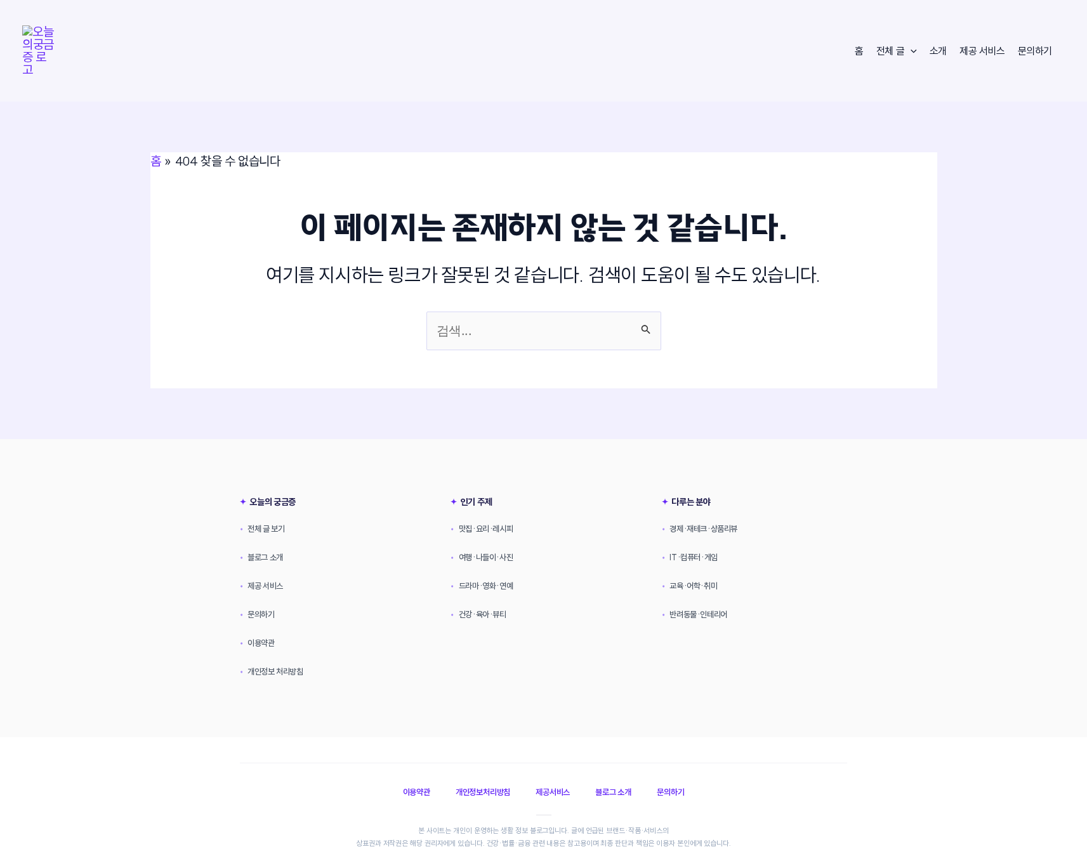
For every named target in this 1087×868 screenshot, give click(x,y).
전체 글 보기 (262, 528)
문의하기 (1035, 50)
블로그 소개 (261, 557)
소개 (938, 50)
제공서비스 (553, 792)
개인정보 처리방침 (271, 671)
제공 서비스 (982, 50)
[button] (910, 50)
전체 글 (890, 50)
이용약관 (257, 643)
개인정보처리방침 (483, 792)
